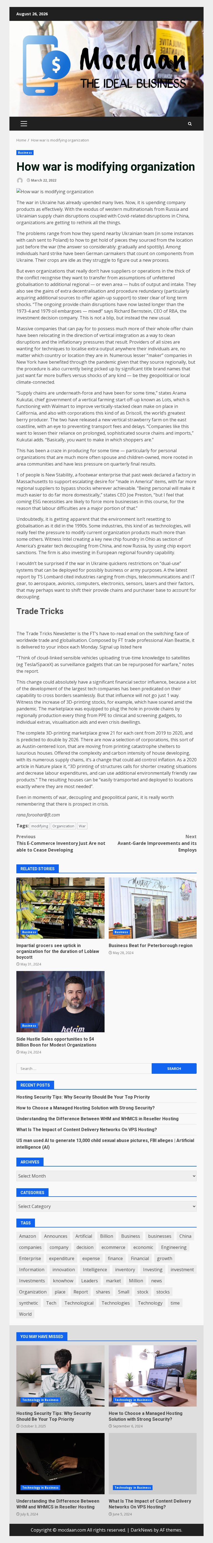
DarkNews (142, 1530)
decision (85, 1247)
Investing (153, 1269)
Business (25, 153)
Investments (32, 1281)
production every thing (62, 715)
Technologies (116, 1303)
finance (115, 1258)
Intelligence (95, 1269)
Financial (140, 1258)
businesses (159, 1236)
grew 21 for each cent (121, 733)
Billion (106, 1236)
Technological (78, 1303)
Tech (51, 1303)
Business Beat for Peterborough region (153, 908)
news (156, 1281)
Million (136, 1281)
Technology (150, 1303)
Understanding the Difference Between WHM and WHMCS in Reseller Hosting (97, 1118)
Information (31, 1269)
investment (182, 1269)
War (82, 825)
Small (123, 1292)
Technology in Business (40, 1400)
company (59, 1247)
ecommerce (113, 1247)
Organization (63, 825)
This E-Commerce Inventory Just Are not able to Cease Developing (60, 843)
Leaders (89, 1281)
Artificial (83, 1236)
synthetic (28, 1303)
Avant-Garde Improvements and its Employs (157, 843)
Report (80, 1292)
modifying (39, 825)
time (175, 1303)
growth (164, 1258)
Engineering (174, 1247)
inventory (125, 1269)
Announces (55, 1236)
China (185, 1236)
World (25, 1314)
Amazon (27, 1236)
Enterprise (30, 1258)
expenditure (61, 1258)
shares (103, 1292)
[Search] (190, 123)
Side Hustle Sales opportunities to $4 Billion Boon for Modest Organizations (60, 1001)
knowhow (63, 1281)
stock (142, 1292)
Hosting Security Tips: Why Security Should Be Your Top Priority (83, 1097)
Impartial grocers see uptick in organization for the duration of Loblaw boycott (60, 908)
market (113, 1281)
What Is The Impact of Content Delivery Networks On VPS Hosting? (86, 1129)
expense (91, 1258)
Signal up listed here (121, 647)
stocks (163, 1292)
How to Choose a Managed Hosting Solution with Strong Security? (85, 1108)
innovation (63, 1269)
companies (30, 1247)
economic (143, 1247)
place (60, 1292)
